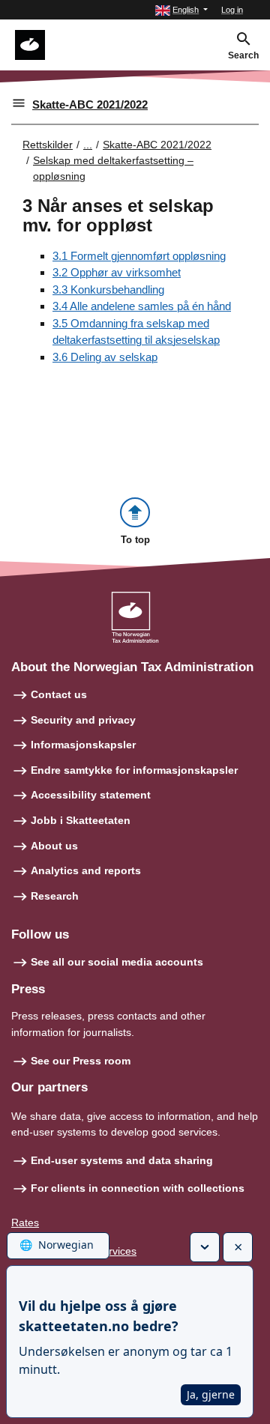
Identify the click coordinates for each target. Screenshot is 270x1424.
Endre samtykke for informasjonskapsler (134, 770)
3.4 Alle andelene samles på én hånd (141, 306)
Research (55, 896)
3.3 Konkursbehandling (108, 289)
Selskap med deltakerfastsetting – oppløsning (113, 168)
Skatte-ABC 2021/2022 (90, 104)
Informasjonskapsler (83, 745)
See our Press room (80, 1061)
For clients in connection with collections (137, 1188)
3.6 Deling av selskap (105, 357)
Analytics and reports (86, 870)
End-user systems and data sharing (122, 1160)
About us (54, 846)
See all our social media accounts (117, 962)
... (87, 145)
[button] (181, 10)
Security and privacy (83, 720)
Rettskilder (47, 145)
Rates (25, 1222)
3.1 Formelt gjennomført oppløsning (139, 255)
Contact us (59, 694)
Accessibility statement (91, 795)
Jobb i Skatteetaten (80, 820)
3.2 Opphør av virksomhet (116, 272)
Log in (232, 9)
